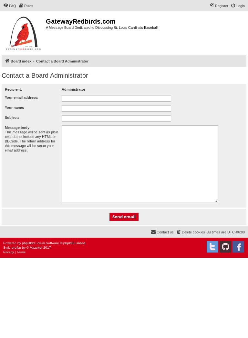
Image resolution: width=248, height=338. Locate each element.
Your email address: (21, 97)
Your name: (14, 107)
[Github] (225, 247)
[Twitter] (212, 247)
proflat (16, 247)
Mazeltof (36, 247)
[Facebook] (238, 247)
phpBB (27, 243)
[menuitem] (9, 6)
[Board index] (24, 32)
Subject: (12, 117)
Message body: (18, 128)
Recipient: (13, 89)
